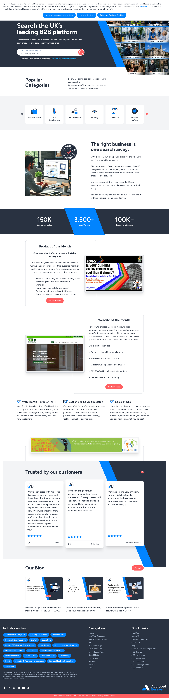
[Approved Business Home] (154, 687)
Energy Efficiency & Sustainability (19, 645)
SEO (90, 642)
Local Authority (48, 656)
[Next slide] (147, 114)
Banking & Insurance (38, 635)
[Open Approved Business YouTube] (23, 688)
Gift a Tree (93, 658)
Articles (92, 664)
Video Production (96, 652)
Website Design (95, 646)
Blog (133, 646)
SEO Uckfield (137, 668)
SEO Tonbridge (138, 661)
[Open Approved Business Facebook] (4, 688)
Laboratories (30, 656)
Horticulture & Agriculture (65, 645)
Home (91, 633)
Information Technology (52, 650)
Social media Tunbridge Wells (144, 649)
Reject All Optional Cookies (112, 15)
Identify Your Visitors (98, 639)
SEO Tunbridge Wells (140, 664)
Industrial (32, 650)
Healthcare (44, 645)
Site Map (135, 633)
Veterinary (9, 666)
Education (46, 640)
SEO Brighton (137, 652)
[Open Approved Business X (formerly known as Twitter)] (28, 688)
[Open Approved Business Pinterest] (14, 688)
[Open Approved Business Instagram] (9, 688)
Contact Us (136, 642)
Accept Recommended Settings (59, 15)
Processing (64, 656)
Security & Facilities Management (29, 661)
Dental (34, 640)
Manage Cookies (86, 15)
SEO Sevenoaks (138, 658)
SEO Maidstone (138, 655)
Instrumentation (12, 656)
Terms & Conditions (140, 639)
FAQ (91, 668)
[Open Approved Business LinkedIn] (18, 688)
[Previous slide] (22, 114)
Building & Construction (15, 640)
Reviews (92, 661)
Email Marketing (95, 649)
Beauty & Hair (58, 635)
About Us (136, 636)
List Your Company (97, 636)
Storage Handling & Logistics (61, 661)
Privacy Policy (145, 6)
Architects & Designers (15, 635)
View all (138, 568)
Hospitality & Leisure (14, 650)
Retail (7, 661)
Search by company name (64, 58)
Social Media (94, 655)
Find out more (55, 300)
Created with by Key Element (103, 696)
